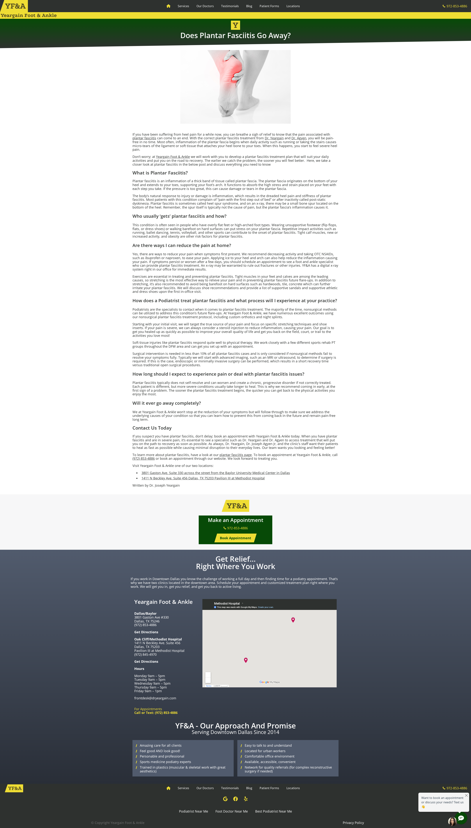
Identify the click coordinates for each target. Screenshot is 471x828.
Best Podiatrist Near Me (273, 811)
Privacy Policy (353, 822)
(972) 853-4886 (143, 458)
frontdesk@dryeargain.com (155, 698)
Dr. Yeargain (274, 138)
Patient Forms (269, 6)
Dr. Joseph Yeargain (164, 485)
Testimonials (230, 6)
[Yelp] (245, 798)
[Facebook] (235, 798)
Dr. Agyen (298, 138)
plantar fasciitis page (235, 455)
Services (183, 6)
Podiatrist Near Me (193, 811)
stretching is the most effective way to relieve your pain (192, 280)
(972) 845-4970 (145, 654)
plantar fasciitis (144, 138)
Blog (249, 6)
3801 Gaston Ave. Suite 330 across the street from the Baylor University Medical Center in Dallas (215, 473)
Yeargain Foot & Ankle (173, 156)
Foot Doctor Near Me (231, 811)
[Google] (225, 798)
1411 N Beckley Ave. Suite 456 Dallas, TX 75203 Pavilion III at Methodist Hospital (203, 478)
